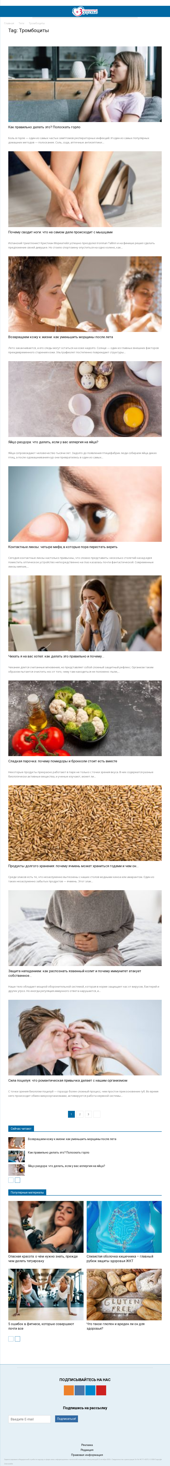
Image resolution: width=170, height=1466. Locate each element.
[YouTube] (101, 1390)
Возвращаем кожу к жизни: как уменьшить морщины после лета (60, 337)
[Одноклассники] (69, 1390)
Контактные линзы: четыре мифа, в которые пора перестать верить (63, 547)
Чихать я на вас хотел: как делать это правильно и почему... (56, 656)
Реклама (87, 1445)
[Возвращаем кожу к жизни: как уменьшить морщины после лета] (85, 294)
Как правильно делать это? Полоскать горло (44, 127)
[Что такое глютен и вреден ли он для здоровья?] (124, 1294)
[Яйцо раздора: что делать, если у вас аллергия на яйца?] (85, 399)
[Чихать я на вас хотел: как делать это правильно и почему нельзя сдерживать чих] (85, 613)
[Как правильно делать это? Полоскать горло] (85, 84)
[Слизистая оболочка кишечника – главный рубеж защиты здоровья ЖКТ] (124, 1227)
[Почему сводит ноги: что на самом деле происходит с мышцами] (85, 189)
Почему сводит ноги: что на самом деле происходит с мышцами (60, 232)
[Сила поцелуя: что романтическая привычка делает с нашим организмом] (85, 1037)
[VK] (80, 1390)
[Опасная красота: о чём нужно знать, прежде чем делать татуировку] (46, 1227)
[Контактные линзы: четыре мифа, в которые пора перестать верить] (85, 504)
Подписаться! (66, 1418)
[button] (164, 11)
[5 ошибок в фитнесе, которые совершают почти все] (46, 1294)
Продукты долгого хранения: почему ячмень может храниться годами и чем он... (73, 866)
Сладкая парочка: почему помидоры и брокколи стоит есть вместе (62, 761)
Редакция (87, 1449)
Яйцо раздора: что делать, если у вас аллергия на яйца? (53, 442)
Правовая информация (87, 1454)
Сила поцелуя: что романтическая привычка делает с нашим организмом (67, 1080)
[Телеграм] (90, 1390)
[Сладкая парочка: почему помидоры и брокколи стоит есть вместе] (85, 718)
